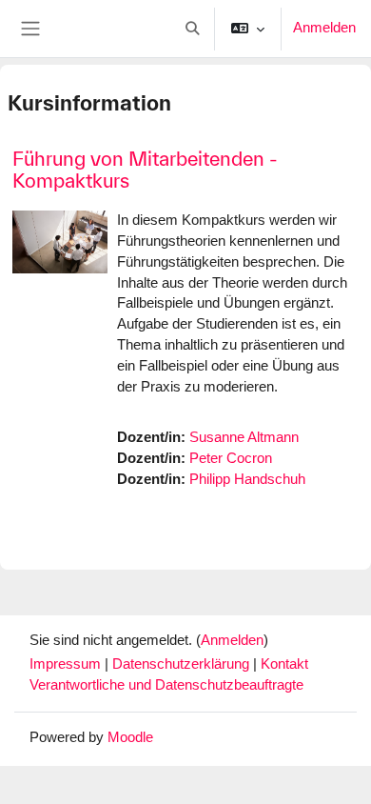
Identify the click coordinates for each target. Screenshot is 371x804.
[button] (192, 28)
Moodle (130, 737)
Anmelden (324, 27)
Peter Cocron (230, 458)
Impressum (67, 664)
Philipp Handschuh (247, 479)
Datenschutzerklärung (182, 664)
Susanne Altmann (244, 437)
